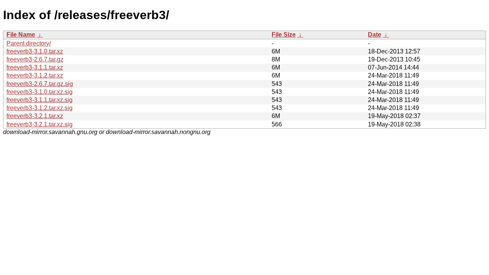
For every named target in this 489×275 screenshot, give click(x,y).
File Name (20, 34)
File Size (284, 34)
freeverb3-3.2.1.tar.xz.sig (39, 124)
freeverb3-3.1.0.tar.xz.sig (39, 92)
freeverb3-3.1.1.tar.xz (34, 67)
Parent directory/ (28, 43)
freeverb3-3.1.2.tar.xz (34, 75)
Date (374, 34)
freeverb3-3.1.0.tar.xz (34, 51)
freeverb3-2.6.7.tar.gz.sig (39, 84)
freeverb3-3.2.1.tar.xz (34, 116)
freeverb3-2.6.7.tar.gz (34, 59)
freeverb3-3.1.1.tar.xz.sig (39, 100)
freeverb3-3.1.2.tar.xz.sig (39, 108)
